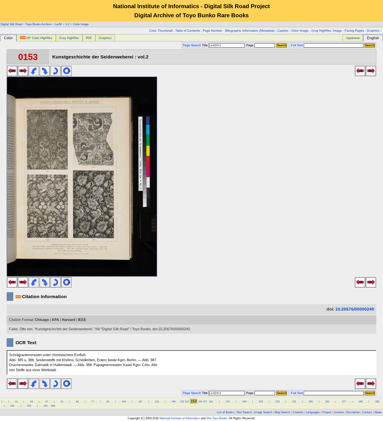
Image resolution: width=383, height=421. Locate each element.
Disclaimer (353, 412)
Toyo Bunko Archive (38, 24)
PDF (89, 38)
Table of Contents (187, 30)
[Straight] (66, 75)
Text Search (244, 412)
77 (92, 401)
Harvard (68, 320)
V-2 (67, 24)
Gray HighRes (69, 38)
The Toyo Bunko (216, 418)
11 (16, 401)
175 (228, 401)
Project (326, 412)
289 (361, 401)
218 (277, 401)
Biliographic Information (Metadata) (250, 30)
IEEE (82, 320)
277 (344, 401)
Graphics (373, 30)
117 (140, 401)
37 (46, 401)
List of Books (225, 412)
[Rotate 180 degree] (55, 75)
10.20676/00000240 (354, 309)
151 (182, 401)
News (378, 412)
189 (244, 401)
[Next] (23, 75)
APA (55, 320)
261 (327, 401)
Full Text (297, 45)
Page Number (212, 30)
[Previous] (12, 75)
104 (124, 401)
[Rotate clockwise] (44, 75)
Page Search (192, 45)
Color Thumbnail (160, 30)
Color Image (81, 24)
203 (261, 401)
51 (62, 401)
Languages (313, 412)
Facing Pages (354, 30)
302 (377, 401)
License (339, 412)
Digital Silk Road (11, 24)
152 (187, 401)
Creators (298, 412)
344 (53, 405)
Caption (282, 30)
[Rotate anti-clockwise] (34, 75)
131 (157, 401)
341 (46, 405)
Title (205, 45)
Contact (367, 412)
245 (311, 401)
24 (31, 401)
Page (249, 45)
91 (108, 401)
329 (29, 405)
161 (211, 401)
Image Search (263, 412)
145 (174, 401)
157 (205, 401)
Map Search (282, 412)
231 (294, 401)
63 (77, 401)
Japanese (353, 38)
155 (200, 401)
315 (12, 405)
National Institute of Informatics (180, 418)
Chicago (42, 320)
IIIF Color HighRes (39, 38)
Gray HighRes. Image (326, 30)
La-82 (58, 24)
